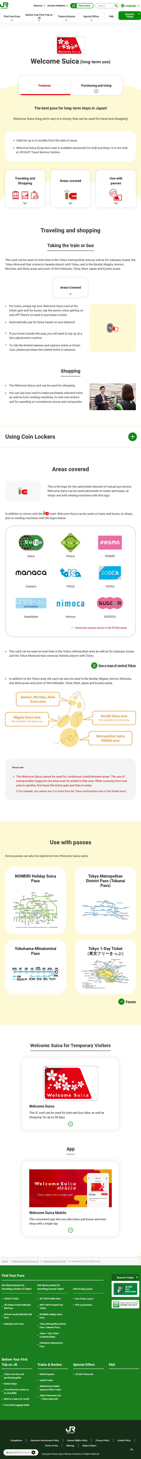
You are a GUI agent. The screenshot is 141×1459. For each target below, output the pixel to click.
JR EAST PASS (11, 1298)
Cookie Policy (124, 1440)
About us (38, 5)
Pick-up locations (83, 1305)
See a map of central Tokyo (117, 665)
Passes (131, 1002)
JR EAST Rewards (84, 1374)
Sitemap (70, 1445)
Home (4, 1261)
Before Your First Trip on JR (26, 1261)
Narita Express (47, 1374)
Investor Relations (56, 5)
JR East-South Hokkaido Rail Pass (18, 1316)
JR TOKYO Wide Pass (50, 1298)
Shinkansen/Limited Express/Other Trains (50, 1388)
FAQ (111, 16)
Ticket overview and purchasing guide (14, 1376)
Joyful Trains (46, 1380)
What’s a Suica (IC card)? (54, 1261)
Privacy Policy (102, 1440)
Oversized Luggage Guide (16, 1405)
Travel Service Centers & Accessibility (16, 1391)
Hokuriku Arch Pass (14, 1324)
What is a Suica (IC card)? (16, 1399)
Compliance (16, 1440)
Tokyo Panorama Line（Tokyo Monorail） (53, 1397)
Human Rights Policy (77, 1440)
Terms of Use (51, 1445)
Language (130, 5)
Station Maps (10, 1383)
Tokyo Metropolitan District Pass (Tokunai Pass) (53, 1326)
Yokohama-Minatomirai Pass (51, 1345)
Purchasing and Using (96, 85)
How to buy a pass (84, 1298)
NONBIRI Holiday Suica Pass (51, 1316)
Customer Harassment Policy (44, 1440)
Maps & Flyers (89, 1445)
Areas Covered (70, 287)
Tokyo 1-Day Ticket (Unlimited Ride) (49, 1335)
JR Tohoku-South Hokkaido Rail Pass (17, 1307)
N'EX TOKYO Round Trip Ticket (51, 1307)
